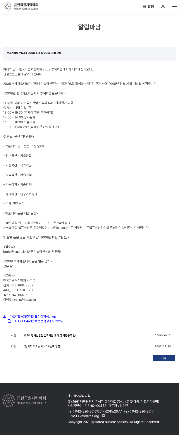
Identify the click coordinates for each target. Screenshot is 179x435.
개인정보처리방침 (79, 396)
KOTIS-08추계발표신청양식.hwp (34, 317)
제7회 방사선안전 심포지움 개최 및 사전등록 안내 (51, 335)
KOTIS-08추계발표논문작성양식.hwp (37, 321)
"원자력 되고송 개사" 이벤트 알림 (42, 346)
